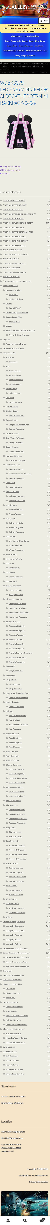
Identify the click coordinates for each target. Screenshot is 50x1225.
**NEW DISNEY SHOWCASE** (14, 236)
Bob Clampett (11, 1056)
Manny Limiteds (15, 590)
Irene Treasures (15, 487)
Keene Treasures (16, 577)
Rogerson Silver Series (18, 818)
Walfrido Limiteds (16, 908)
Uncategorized (9, 1047)
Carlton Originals (16, 872)
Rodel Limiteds (15, 738)
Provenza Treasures (17, 635)
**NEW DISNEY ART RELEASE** (15, 205)
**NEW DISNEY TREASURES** (14, 245)
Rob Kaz (9, 711)
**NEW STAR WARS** (11, 276)
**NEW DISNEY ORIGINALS (13, 227)
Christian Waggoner (14, 1006)
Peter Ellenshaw (12, 702)
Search (25, 1220)
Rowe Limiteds (12, 751)
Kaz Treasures (15, 729)
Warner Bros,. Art (10, 1051)
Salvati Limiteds (16, 523)
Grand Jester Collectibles (13, 975)
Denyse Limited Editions (19, 424)
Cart (38, 1218)
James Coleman (12, 491)
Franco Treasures (16, 514)
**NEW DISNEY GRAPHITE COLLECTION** (19, 214)
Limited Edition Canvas (15, 1042)
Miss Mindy (10, 998)
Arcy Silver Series (16, 379)
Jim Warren (10, 536)
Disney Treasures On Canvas (16, 41)
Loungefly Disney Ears (15, 930)
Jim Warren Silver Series (19, 541)
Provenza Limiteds (17, 626)
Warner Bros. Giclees (14, 1069)
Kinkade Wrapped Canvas (16, 1038)
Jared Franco (11, 505)
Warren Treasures (16, 550)
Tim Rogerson (12, 805)
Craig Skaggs (11, 1011)
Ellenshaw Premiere (17, 460)
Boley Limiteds (15, 393)
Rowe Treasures (12, 760)
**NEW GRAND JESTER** (13, 250)
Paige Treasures (15, 689)
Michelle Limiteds (16, 644)
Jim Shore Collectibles (12, 980)
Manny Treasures (16, 594)
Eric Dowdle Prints (13, 1033)
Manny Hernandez (13, 586)
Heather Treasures (16, 478)
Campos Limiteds (16, 451)
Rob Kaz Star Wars (13, 1020)
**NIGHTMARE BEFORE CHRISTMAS (17, 281)
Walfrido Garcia (12, 903)
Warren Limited (15, 545)
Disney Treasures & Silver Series (16, 953)
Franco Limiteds (16, 509)
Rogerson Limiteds (17, 809)
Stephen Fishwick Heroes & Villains (20, 330)
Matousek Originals (17, 850)
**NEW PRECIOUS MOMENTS (14, 51)
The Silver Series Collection (17, 966)
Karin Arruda (11, 554)
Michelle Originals (16, 648)
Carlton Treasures (16, 881)
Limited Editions (16, 299)
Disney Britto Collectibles (13, 348)
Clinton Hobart (12, 411)
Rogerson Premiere (17, 814)
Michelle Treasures (17, 662)
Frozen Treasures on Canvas (17, 962)
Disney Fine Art (17, 36)
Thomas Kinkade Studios (13, 1029)
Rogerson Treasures (17, 823)
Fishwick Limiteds (16, 769)
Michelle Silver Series (17, 657)
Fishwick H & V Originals (19, 335)
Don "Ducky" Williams (15, 438)
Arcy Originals (15, 375)
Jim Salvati (10, 518)
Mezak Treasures (16, 895)
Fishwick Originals (16, 774)
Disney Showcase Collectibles (15, 948)
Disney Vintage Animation (17, 312)
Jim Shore (39, 46)
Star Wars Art (14, 321)
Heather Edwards (13, 465)
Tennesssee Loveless (14, 787)
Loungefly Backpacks (40, 63)
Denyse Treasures (16, 429)
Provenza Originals (17, 630)
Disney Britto (12, 46)
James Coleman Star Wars (17, 1015)
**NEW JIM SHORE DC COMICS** (16, 254)
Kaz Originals (14, 720)
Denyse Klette (11, 420)
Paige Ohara (11, 680)
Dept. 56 (6, 339)
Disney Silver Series (37, 41)
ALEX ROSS (13, 294)
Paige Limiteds (15, 684)
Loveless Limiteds (16, 792)
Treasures (13, 362)
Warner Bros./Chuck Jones (36, 51)
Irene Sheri (10, 482)
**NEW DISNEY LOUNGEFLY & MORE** (18, 223)
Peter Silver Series (16, 706)
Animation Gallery (32, 36)
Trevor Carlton (12, 863)
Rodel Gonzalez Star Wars (16, 1024)
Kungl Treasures (16, 671)
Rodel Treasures (15, 747)
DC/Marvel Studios (13, 290)
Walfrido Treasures (17, 912)
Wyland (9, 917)
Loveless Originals (16, 796)
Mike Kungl (10, 666)
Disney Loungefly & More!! (25, 55)
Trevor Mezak (11, 886)
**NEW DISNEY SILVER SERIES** (15, 241)
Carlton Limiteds (16, 868)
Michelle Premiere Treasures (20, 653)
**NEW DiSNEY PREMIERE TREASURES (18, 232)
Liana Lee (10, 563)
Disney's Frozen (12, 433)
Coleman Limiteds (16, 496)
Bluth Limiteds (15, 832)
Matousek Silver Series (18, 854)
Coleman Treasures (17, 500)
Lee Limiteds (14, 568)
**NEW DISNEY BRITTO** (13, 209)
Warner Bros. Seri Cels (15, 1074)
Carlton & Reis (12, 406)
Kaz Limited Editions (17, 715)
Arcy (8, 366)
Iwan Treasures (15, 402)
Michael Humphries (14, 599)
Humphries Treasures (18, 617)
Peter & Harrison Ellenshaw (17, 693)
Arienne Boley (11, 388)
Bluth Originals (15, 836)
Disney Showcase (26, 46)
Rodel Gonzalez (12, 733)
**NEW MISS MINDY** (11, 268)
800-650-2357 (21, 28)
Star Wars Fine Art (10, 1002)
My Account (8, 1220)
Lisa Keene (10, 572)
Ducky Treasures (16, 442)
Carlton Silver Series (17, 877)
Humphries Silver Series (19, 612)
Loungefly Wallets (13, 944)
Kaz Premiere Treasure (18, 724)
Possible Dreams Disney (16, 344)
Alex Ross (10, 357)
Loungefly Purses (13, 939)
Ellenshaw (7, 971)
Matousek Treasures (17, 859)
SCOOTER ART (15, 308)
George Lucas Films (14, 317)
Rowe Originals (12, 756)
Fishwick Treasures (17, 783)
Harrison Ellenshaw (14, 456)
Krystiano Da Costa (14, 559)
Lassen (9, 326)
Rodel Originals (15, 742)
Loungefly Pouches (14, 935)
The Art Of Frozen (13, 800)
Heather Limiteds (16, 469)
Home (5, 63)
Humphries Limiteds (17, 603)
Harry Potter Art (12, 1065)
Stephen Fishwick (13, 765)
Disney (9, 303)
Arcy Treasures (15, 384)
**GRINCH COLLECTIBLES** (14, 200)
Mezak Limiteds (15, 890)
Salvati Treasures (16, 532)
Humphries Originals (17, 608)
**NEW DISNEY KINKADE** (13, 218)
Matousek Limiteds (17, 845)
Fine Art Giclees (12, 1060)
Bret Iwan (10, 397)
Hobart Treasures (16, 415)
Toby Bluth (10, 827)
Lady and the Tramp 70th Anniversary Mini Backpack (22, 66)
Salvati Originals (16, 527)
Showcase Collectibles (12, 984)
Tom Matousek (12, 841)
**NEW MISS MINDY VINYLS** (14, 263)
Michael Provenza (13, 621)
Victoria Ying (11, 899)
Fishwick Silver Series (18, 778)
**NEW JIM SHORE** (11, 259)
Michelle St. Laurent (14, 639)
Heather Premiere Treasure (20, 474)
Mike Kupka (10, 675)
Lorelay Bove (11, 581)
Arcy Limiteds (14, 371)
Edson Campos (12, 447)
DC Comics (10, 989)
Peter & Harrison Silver (18, 697)
